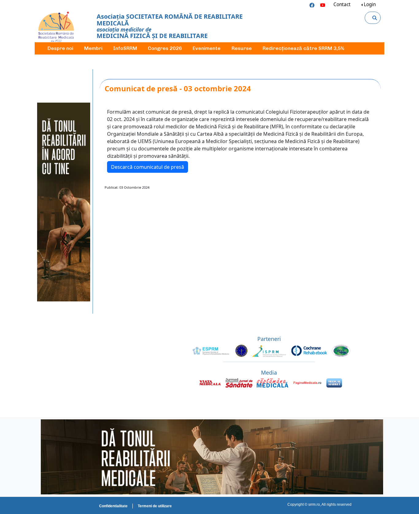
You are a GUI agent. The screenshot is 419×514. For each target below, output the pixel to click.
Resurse (242, 48)
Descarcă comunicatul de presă (147, 167)
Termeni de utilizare (155, 506)
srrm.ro (314, 504)
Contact (342, 4)
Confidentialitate (113, 506)
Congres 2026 (165, 48)
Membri (93, 48)
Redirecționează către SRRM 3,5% (303, 48)
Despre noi (60, 48)
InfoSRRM (125, 48)
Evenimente (207, 48)
